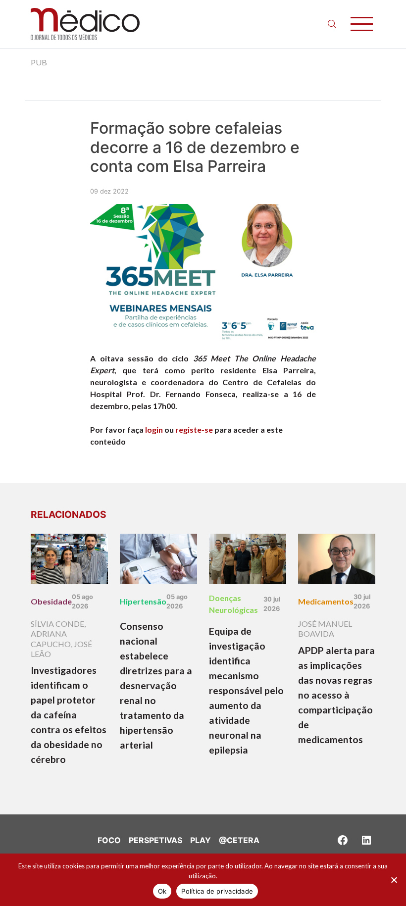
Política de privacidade (217, 891)
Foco (109, 840)
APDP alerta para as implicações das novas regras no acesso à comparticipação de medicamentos (336, 695)
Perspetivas (155, 840)
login (154, 429)
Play (200, 840)
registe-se (194, 429)
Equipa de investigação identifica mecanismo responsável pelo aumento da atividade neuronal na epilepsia (246, 690)
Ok (162, 891)
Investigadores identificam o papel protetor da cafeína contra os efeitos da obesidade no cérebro (68, 714)
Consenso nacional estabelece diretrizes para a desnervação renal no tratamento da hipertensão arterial (156, 685)
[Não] (394, 880)
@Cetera (239, 840)
